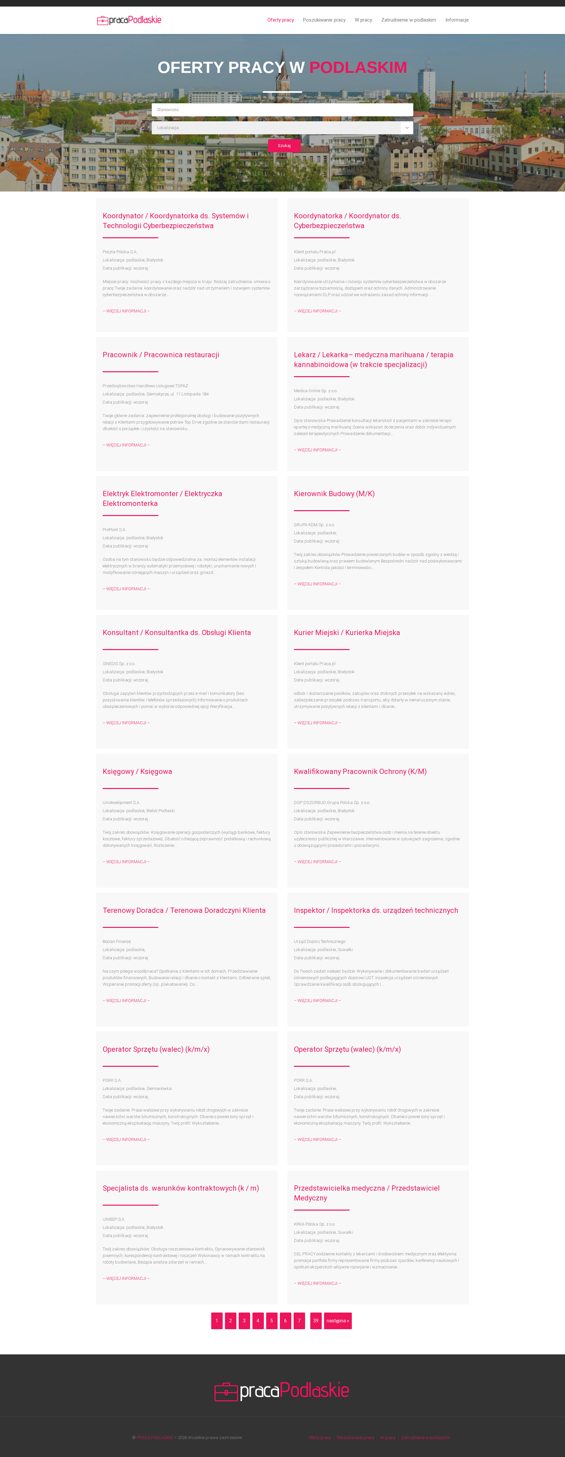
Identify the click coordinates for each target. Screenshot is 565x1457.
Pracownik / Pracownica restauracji (161, 355)
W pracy (363, 20)
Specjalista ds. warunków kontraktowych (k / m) (181, 1188)
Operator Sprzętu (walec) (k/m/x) (156, 1049)
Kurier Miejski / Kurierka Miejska (347, 632)
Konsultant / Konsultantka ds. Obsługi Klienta (177, 632)
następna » (338, 1320)
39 (315, 1320)
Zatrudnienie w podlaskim (408, 20)
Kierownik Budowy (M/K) (334, 494)
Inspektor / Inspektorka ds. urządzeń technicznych (376, 910)
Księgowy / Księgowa (137, 771)
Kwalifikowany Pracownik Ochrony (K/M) (360, 771)
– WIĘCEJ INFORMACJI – (126, 311)
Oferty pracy (280, 20)
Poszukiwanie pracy (324, 20)
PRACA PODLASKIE (155, 1437)
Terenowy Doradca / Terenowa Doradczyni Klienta (184, 910)
